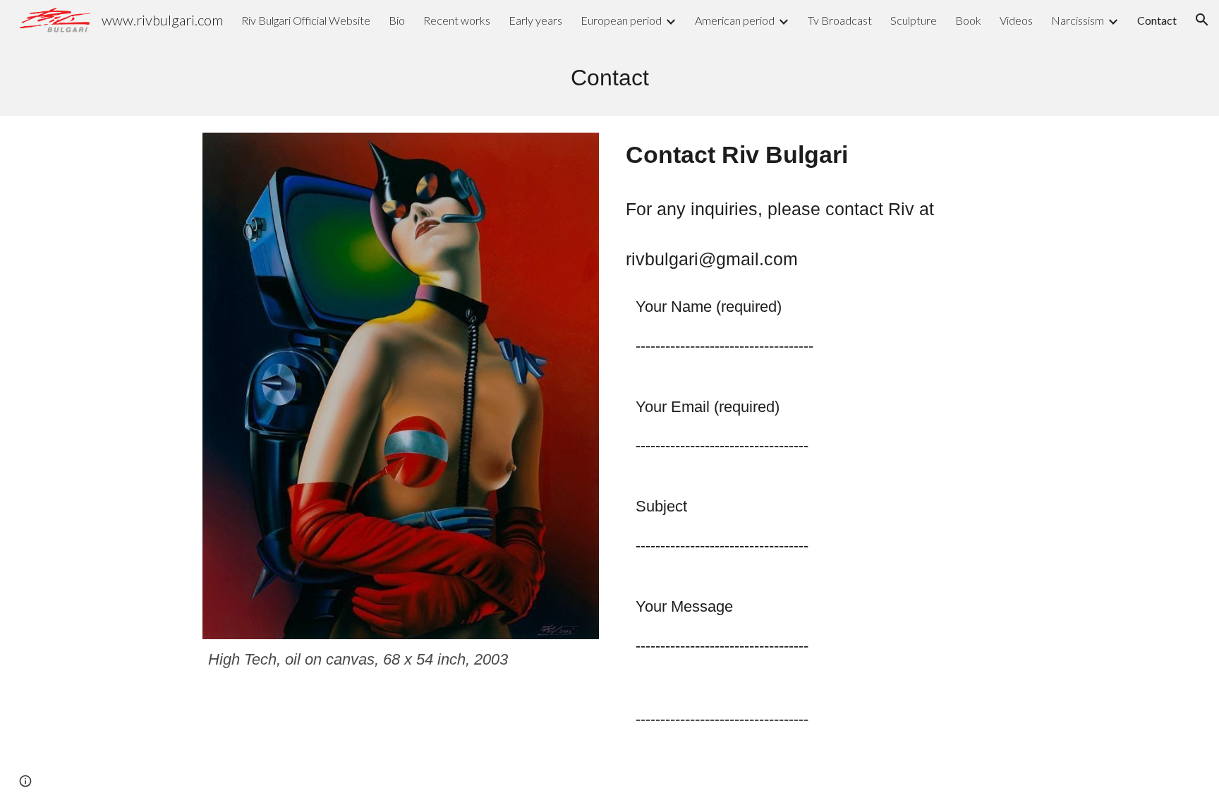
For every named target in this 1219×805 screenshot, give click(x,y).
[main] (609, 77)
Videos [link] (1016, 20)
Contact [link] (1157, 20)
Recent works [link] (456, 20)
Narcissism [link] (1077, 20)
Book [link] (968, 20)
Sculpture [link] (913, 20)
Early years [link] (535, 20)
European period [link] (621, 20)
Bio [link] (397, 20)
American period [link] (735, 20)
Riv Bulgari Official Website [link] (305, 20)
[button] (1202, 20)
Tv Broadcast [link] (840, 20)
